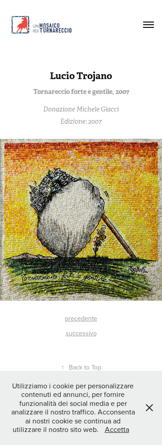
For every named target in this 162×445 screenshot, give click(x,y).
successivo (81, 333)
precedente (81, 318)
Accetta (117, 429)
